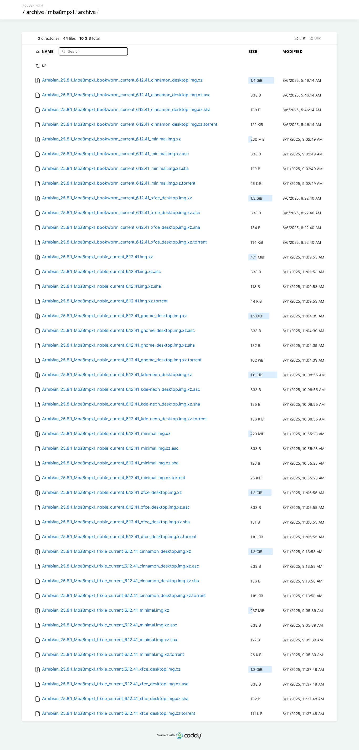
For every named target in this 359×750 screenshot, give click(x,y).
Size (253, 51)
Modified (293, 51)
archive (35, 12)
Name (48, 51)
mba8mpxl (61, 12)
